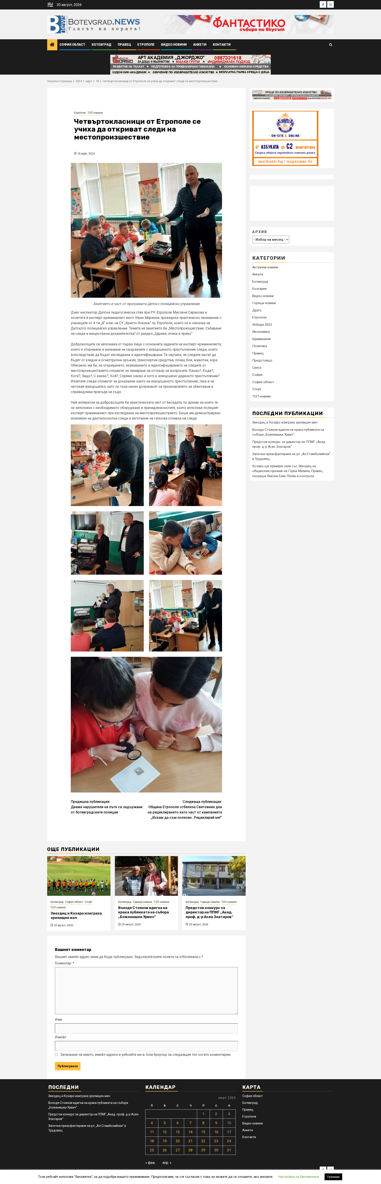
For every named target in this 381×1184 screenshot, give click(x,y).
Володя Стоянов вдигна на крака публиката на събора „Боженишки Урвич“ (143, 912)
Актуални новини (265, 267)
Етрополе (146, 45)
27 (178, 1150)
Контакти (222, 45)
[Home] (52, 45)
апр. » (167, 1163)
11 (152, 1132)
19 (165, 1141)
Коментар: (64, 963)
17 (229, 1132)
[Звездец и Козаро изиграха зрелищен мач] (78, 876)
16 (216, 1132)
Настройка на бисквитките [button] (298, 1177)
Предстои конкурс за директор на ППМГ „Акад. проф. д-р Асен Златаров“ (209, 912)
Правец (124, 45)
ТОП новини (95, 112)
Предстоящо (262, 360)
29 (203, 1150)
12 (165, 1132)
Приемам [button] (333, 1176)
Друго (256, 310)
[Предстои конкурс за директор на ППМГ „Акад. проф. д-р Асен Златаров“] (214, 876)
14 (190, 1132)
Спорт (88, 902)
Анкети (199, 45)
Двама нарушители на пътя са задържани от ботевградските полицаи (106, 807)
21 (190, 1141)
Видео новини (174, 45)
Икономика (261, 332)
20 (178, 1141)
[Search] (330, 45)
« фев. (150, 1163)
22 (203, 1141)
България (259, 289)
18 (152, 1141)
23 (216, 1141)
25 (152, 1150)
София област (72, 45)
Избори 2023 (262, 325)
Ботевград (101, 45)
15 (203, 1132)
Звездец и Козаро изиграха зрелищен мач (76, 915)
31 (229, 1150)
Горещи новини (142, 902)
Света (256, 368)
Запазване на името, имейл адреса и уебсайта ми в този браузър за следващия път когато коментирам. (145, 1054)
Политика (259, 346)
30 (216, 1150)
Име (58, 1019)
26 (165, 1150)
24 (229, 1141)
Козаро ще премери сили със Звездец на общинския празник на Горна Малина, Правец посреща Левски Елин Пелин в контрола (287, 471)
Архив (259, 232)
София (257, 375)
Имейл (60, 1037)
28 (190, 1150)
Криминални (261, 339)
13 (178, 1132)
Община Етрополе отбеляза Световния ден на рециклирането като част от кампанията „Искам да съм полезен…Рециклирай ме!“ (185, 810)
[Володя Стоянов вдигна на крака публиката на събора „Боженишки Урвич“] (146, 876)
